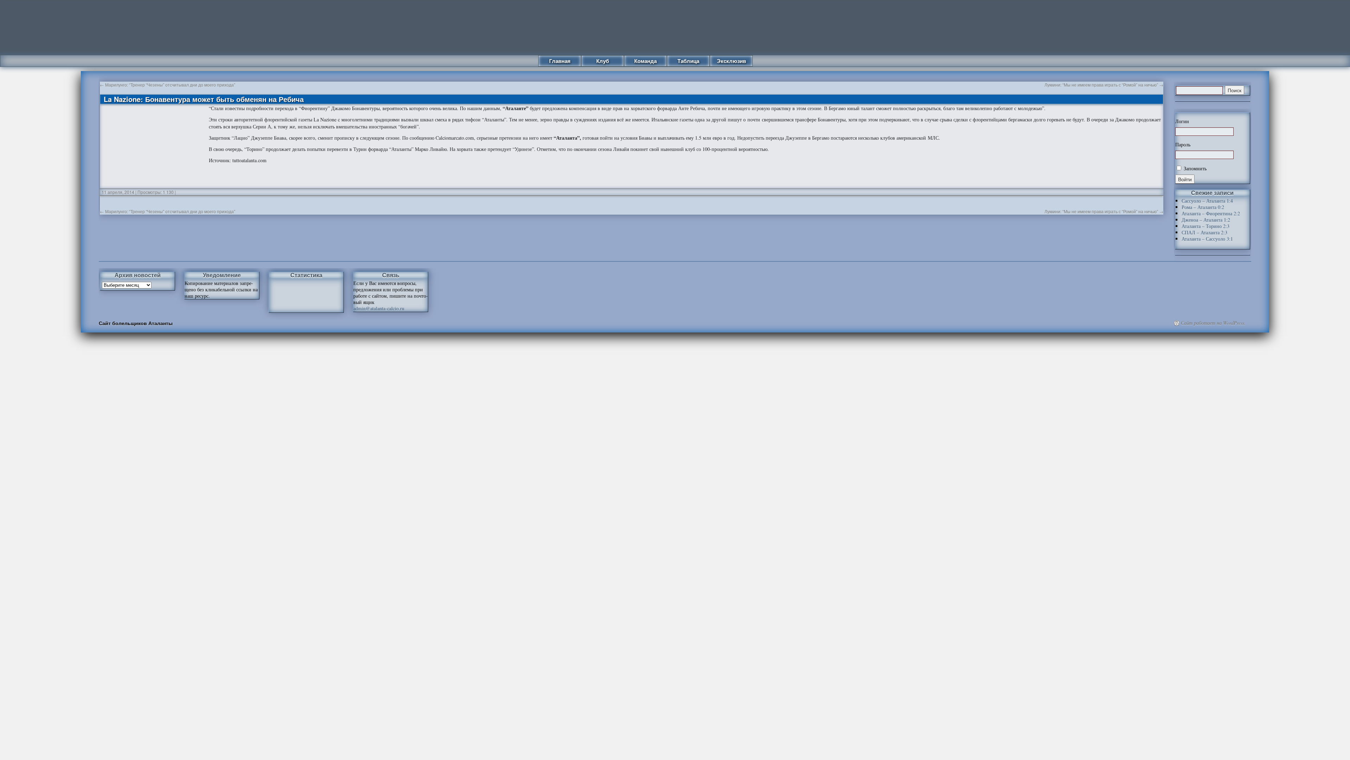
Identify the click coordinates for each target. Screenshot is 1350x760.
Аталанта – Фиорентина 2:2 (1211, 213)
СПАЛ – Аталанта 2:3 (1204, 232)
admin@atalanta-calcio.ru (378, 308)
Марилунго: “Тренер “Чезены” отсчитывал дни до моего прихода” (167, 85)
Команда (645, 61)
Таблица (688, 61)
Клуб (602, 61)
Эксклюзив (731, 61)
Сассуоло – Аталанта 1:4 (1207, 200)
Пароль (1182, 144)
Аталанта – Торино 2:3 (1205, 226)
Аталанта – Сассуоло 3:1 (1207, 238)
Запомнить (1194, 168)
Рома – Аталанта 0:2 (1203, 207)
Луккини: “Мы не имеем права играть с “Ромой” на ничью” (1103, 85)
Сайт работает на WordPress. (1213, 323)
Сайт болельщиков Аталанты (136, 323)
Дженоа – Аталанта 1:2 (1206, 219)
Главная (560, 61)
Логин (1182, 121)
